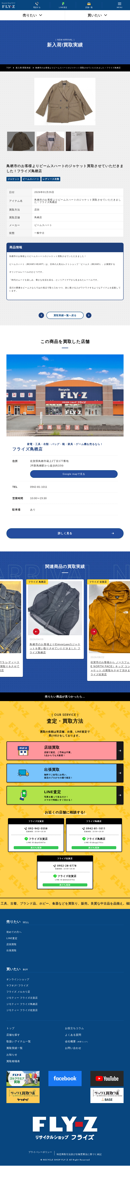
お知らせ (11, 1054)
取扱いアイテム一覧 (18, 1041)
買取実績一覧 (14, 1048)
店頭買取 (11, 944)
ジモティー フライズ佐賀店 (22, 1010)
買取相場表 (13, 1061)
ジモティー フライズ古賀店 (22, 997)
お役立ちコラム (74, 1028)
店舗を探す (13, 1034)
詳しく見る (65, 533)
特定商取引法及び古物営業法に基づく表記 (79, 1154)
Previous (36, 631)
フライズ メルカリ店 (18, 991)
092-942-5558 (38, 828)
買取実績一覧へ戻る (65, 315)
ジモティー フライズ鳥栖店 (22, 1004)
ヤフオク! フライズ (17, 985)
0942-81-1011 (95, 828)
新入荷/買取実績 (23, 68)
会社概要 (77, 1041)
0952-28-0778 (67, 865)
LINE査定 (11, 938)
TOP (8, 68)
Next (94, 631)
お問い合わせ (73, 1048)
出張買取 (11, 950)
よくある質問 (73, 1034)
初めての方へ (14, 932)
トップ (10, 1028)
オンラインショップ (17, 979)
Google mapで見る (74, 474)
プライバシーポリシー (40, 1152)
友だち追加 (36, 847)
